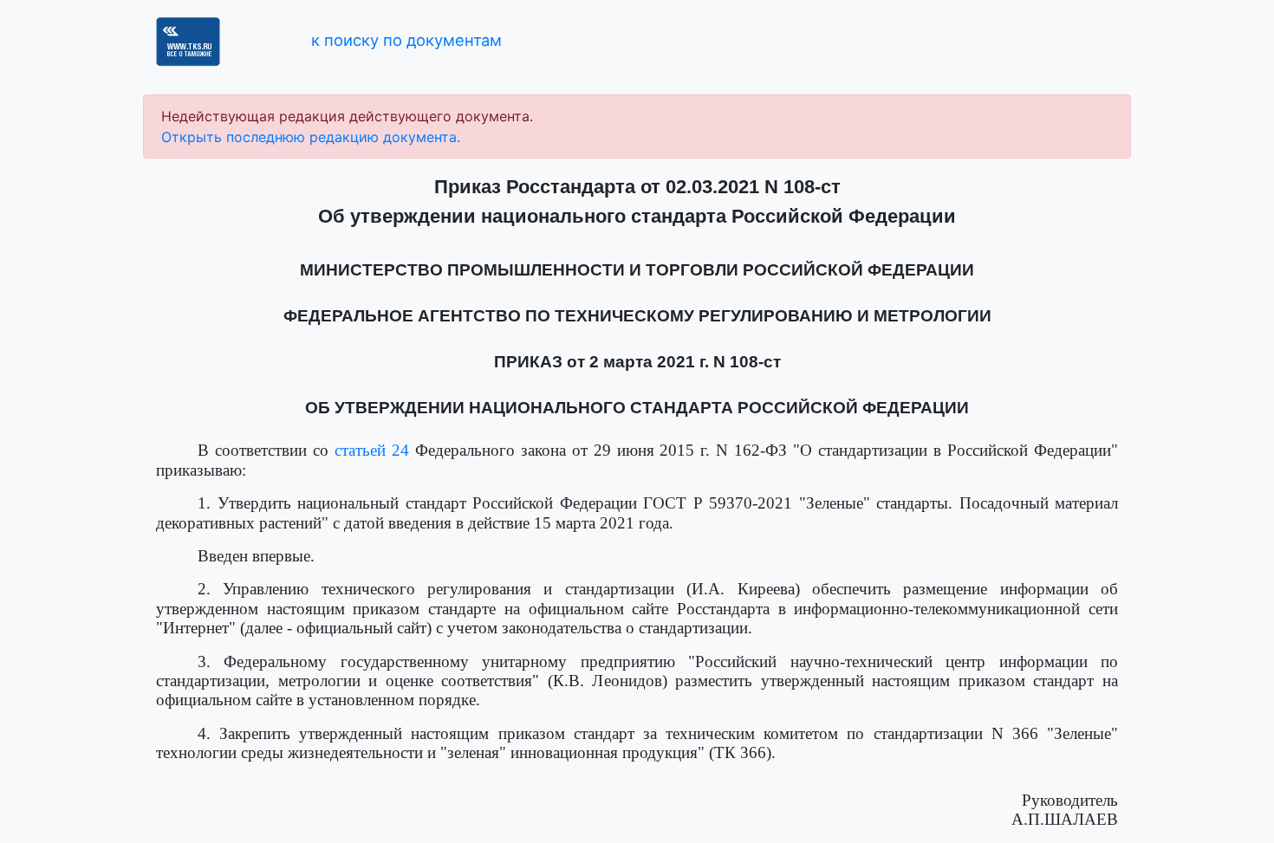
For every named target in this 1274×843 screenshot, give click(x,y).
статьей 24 (372, 450)
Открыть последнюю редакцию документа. (310, 137)
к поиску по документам (406, 39)
